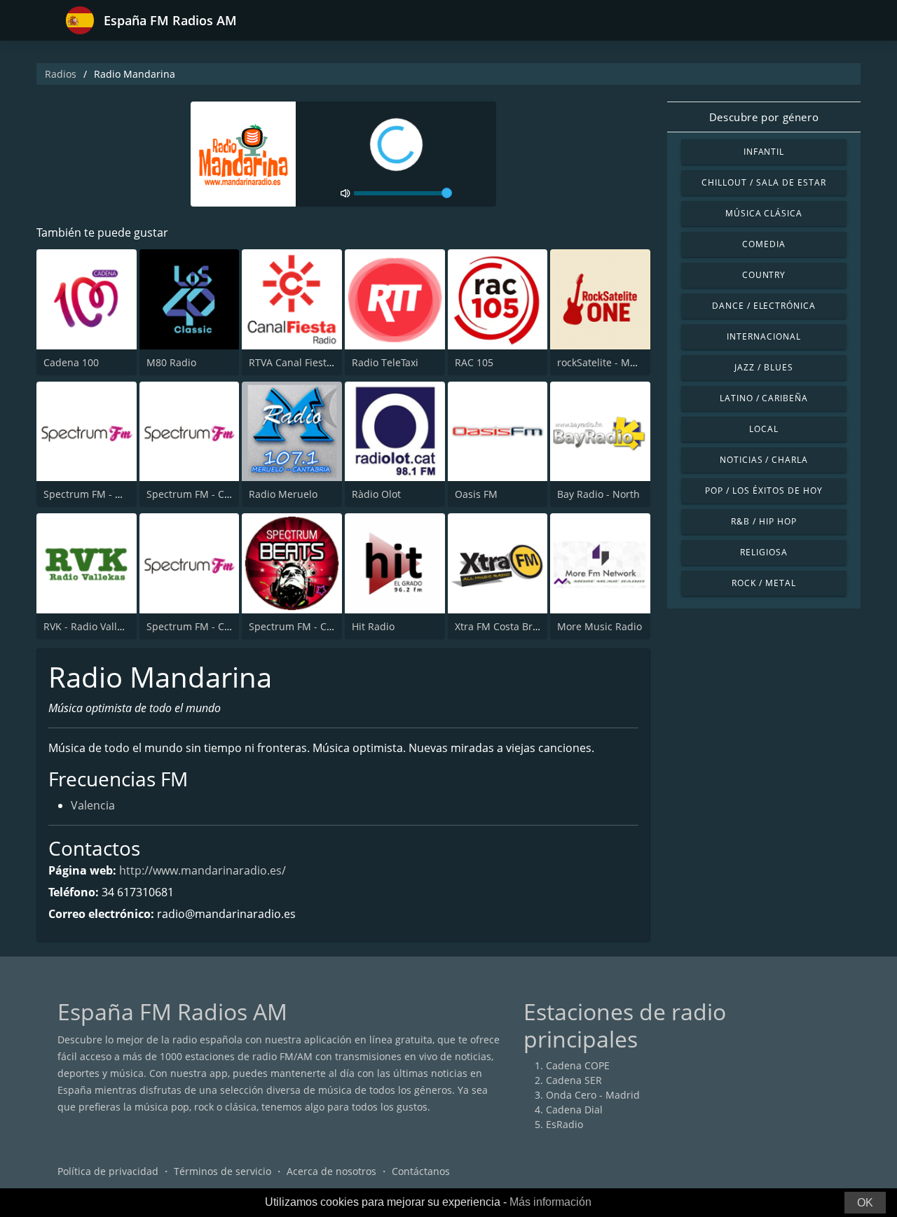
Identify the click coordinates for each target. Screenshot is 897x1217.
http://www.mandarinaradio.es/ (202, 870)
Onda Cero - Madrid (593, 1094)
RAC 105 (474, 362)
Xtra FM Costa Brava (502, 626)
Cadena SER (574, 1080)
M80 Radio (171, 362)
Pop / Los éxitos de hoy (763, 490)
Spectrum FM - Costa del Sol (212, 494)
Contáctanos (421, 1171)
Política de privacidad (107, 1171)
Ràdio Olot (376, 494)
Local (764, 429)
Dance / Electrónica (764, 306)
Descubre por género (764, 117)
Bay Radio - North (598, 494)
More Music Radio (599, 626)
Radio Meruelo (283, 494)
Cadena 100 (71, 362)
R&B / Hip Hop (763, 521)
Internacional (763, 336)
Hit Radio (373, 626)
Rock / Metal (764, 583)
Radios (60, 74)
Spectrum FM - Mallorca (99, 494)
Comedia (764, 244)
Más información (550, 1202)
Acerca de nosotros (331, 1171)
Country (764, 275)
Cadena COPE (578, 1065)
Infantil (764, 152)
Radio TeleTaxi (385, 362)
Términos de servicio (222, 1171)
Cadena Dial (574, 1109)
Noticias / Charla (764, 460)
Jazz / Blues (763, 367)
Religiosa (764, 552)
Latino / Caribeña (764, 398)
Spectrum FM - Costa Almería (317, 626)
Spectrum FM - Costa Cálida (211, 626)
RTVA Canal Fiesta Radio (305, 362)
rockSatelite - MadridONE (616, 362)
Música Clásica (763, 213)
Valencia (93, 805)
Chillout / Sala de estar (763, 182)
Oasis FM (476, 494)
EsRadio (564, 1124)
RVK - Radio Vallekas (90, 626)
